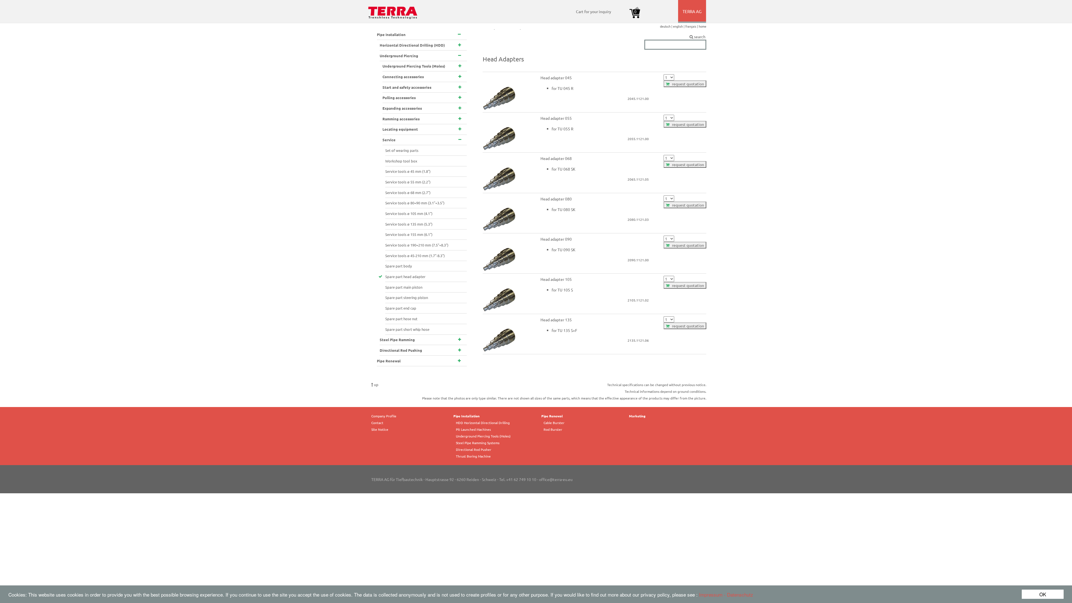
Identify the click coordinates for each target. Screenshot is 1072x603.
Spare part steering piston (406, 297)
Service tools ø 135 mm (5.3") (408, 224)
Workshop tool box (401, 161)
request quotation (686, 83)
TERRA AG (692, 16)
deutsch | (666, 26)
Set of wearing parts (401, 150)
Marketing (637, 416)
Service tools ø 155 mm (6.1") (408, 234)
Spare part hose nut (401, 318)
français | (692, 26)
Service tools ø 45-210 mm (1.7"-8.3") (415, 255)
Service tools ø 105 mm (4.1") (408, 213)
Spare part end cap (400, 308)
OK (1042, 594)
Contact (377, 422)
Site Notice (379, 429)
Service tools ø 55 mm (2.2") (407, 182)
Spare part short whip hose (407, 329)
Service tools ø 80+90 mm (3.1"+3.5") (414, 202)
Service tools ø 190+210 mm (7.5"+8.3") (416, 245)
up (375, 384)
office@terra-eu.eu (556, 479)
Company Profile (383, 416)
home (702, 26)
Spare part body (398, 266)
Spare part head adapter (405, 276)
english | (679, 26)
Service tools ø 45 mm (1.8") (407, 171)
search (699, 36)
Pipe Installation (466, 416)
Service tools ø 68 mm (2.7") (407, 192)
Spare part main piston (403, 287)
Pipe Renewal (552, 416)
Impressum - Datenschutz (726, 594)
